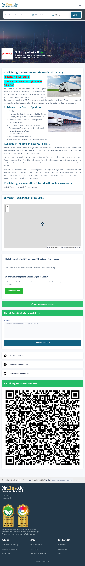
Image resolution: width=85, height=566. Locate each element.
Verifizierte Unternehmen (38, 553)
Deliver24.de (6, 553)
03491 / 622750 (16, 356)
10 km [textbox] (57, 15)
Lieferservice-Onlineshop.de (11, 545)
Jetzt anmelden (14, 291)
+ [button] (7, 206)
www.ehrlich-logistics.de (19, 373)
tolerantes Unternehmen (26, 534)
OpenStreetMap (63, 247)
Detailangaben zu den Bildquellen (62, 480)
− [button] (7, 210)
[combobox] (61, 15)
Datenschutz (62, 549)
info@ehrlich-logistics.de (19, 365)
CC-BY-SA (77, 247)
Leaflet (49, 247)
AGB (59, 553)
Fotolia (29, 480)
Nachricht (8, 320)
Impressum (62, 545)
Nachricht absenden (42, 343)
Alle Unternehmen (36, 545)
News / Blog (34, 549)
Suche (76, 15)
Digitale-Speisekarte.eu (9, 549)
